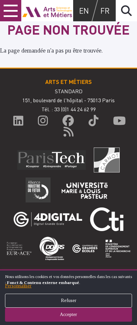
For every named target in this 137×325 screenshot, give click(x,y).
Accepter (68, 314)
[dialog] (68, 297)
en (84, 10)
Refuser (68, 300)
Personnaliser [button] (18, 285)
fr (105, 10)
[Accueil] (47, 10)
